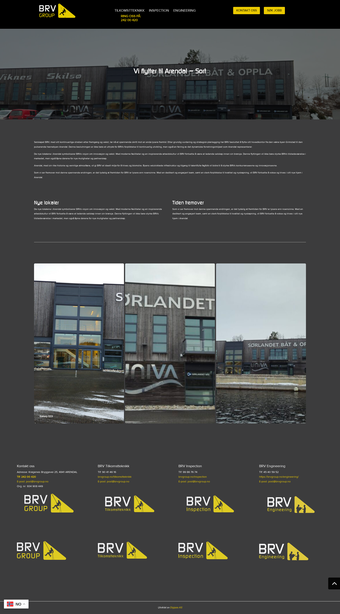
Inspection (159, 11)
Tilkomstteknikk (130, 11)
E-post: (263, 481)
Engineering (184, 11)
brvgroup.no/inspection (192, 476)
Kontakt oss (246, 10)
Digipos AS (176, 607)
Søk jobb (274, 10)
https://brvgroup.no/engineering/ (279, 476)
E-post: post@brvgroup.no (32, 481)
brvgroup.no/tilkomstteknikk (114, 476)
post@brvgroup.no (279, 481)
